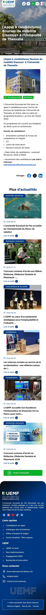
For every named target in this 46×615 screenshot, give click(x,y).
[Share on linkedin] (40, 176)
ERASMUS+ (28, 97)
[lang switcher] (28, 4)
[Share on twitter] (35, 176)
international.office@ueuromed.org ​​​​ (20, 165)
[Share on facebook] (29, 176)
